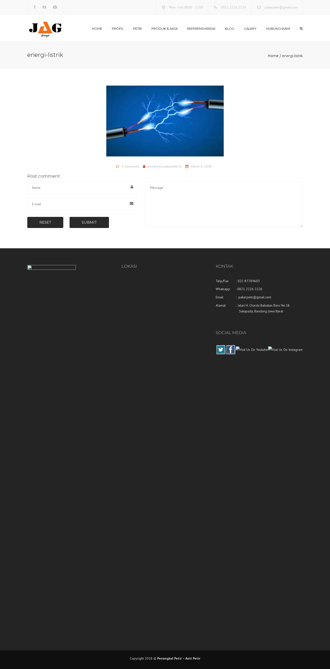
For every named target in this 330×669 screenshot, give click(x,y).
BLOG (229, 28)
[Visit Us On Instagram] (285, 353)
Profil (117, 28)
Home (97, 28)
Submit (89, 222)
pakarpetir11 (172, 166)
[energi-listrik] (165, 123)
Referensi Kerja (201, 28)
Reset (45, 222)
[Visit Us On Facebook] (231, 353)
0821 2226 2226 (233, 7)
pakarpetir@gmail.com (281, 7)
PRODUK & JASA (164, 28)
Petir (137, 28)
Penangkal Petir (169, 658)
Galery (250, 28)
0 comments (130, 166)
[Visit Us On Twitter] (221, 353)
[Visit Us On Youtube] (252, 353)
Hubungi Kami (278, 28)
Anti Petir (192, 658)
